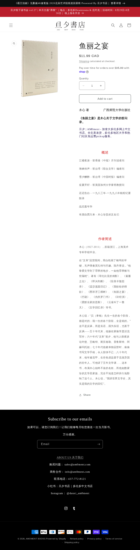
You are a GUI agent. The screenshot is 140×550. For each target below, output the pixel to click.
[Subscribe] (99, 444)
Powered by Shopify (56, 539)
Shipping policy (71, 542)
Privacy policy (94, 539)
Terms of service (113, 539)
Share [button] (87, 394)
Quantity (84, 78)
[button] (11, 25)
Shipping (84, 61)
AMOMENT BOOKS (35, 539)
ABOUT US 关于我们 (70, 457)
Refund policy (77, 539)
